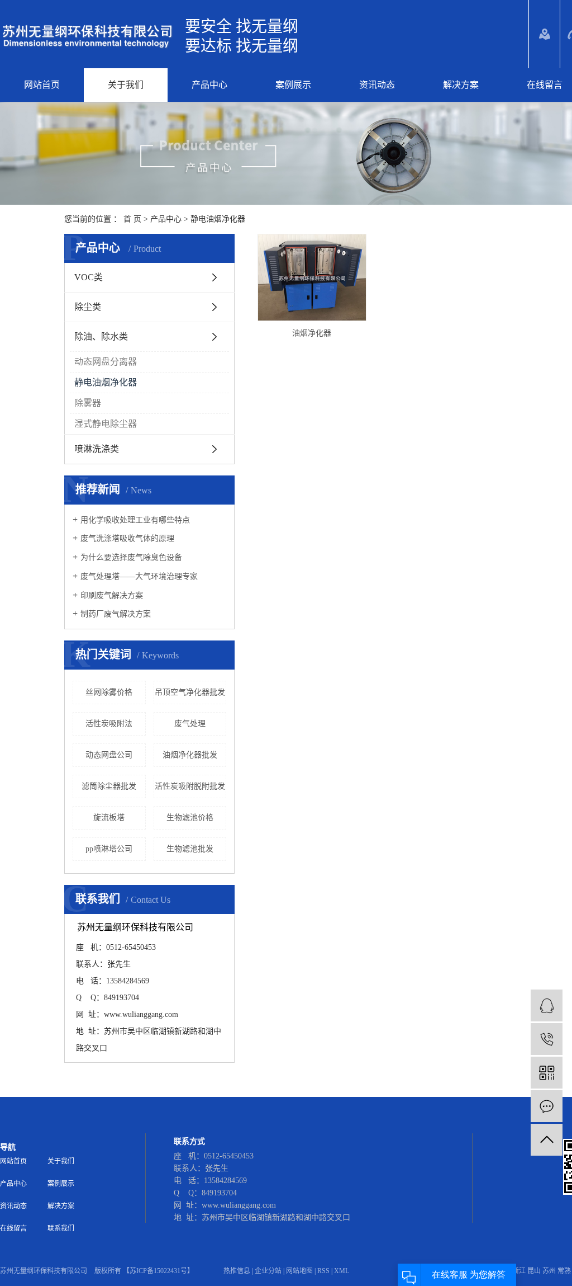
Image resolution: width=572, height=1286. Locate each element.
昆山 (534, 1271)
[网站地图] (544, 34)
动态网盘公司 (108, 755)
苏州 (549, 1271)
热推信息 (236, 1271)
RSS (323, 1271)
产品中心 (209, 84)
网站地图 (299, 1271)
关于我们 (126, 84)
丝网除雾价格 (108, 692)
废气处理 (190, 723)
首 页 (132, 219)
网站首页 (42, 84)
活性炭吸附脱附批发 (190, 786)
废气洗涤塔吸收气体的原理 (127, 538)
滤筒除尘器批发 (109, 786)
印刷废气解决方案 (111, 595)
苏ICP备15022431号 (158, 1271)
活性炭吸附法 (108, 723)
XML (341, 1271)
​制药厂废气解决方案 (115, 614)
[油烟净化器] (312, 278)
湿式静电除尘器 (105, 423)
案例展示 (293, 84)
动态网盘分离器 (105, 361)
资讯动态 (377, 84)
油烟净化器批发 (190, 755)
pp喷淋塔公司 (108, 849)
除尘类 (87, 307)
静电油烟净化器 (217, 219)
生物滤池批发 (189, 849)
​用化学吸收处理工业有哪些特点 (135, 520)
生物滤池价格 (189, 817)
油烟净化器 (311, 333)
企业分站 (268, 1271)
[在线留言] (547, 1106)
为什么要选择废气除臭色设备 (131, 557)
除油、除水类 (101, 336)
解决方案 (461, 84)
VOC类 (88, 277)
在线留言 (13, 1228)
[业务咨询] (547, 1005)
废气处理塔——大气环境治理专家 (139, 576)
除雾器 (87, 403)
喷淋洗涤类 (96, 449)
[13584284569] (547, 1039)
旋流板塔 (109, 817)
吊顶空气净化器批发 (190, 692)
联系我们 (60, 1228)
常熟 (564, 1271)
